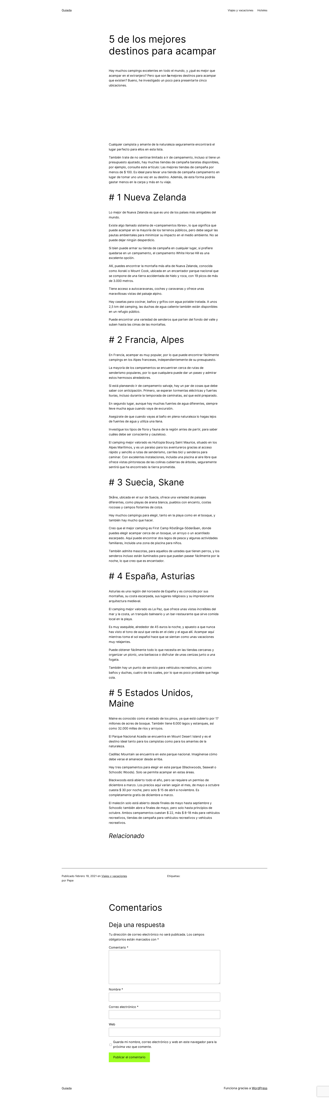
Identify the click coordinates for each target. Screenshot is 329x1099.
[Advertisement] (164, 115)
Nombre (116, 989)
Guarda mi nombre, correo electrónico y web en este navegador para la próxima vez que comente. (165, 1044)
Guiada (67, 10)
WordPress (259, 1088)
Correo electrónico (123, 1007)
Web (112, 1024)
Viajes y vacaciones (114, 876)
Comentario (118, 947)
